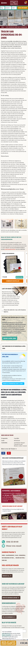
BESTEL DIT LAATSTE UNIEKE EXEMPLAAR (8, 643)
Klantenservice (10, 555)
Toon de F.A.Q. (6, 576)
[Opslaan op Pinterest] (9, 453)
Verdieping (22, 555)
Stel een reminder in (8, 617)
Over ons (4, 560)
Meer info (20, 277)
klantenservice (9, 532)
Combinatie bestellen (12, 281)
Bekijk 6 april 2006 (9, 338)
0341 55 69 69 (12, 542)
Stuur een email (13, 546)
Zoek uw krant (22, 8)
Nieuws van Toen (20, 558)
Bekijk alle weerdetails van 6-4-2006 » (13, 383)
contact (17, 428)
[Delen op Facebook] (3, 453)
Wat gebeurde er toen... (8, 558)
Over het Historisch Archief (10, 597)
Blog (16, 555)
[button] (7, 223)
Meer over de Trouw (8, 449)
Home (3, 555)
